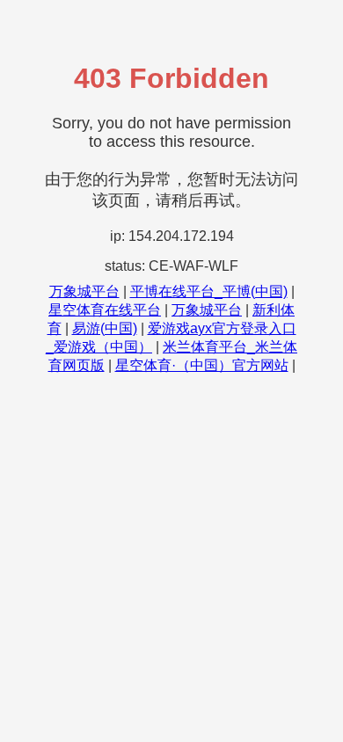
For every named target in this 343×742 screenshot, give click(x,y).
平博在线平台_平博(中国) (209, 291)
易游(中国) (104, 328)
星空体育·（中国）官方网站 (201, 365)
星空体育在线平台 (104, 309)
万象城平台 (84, 291)
